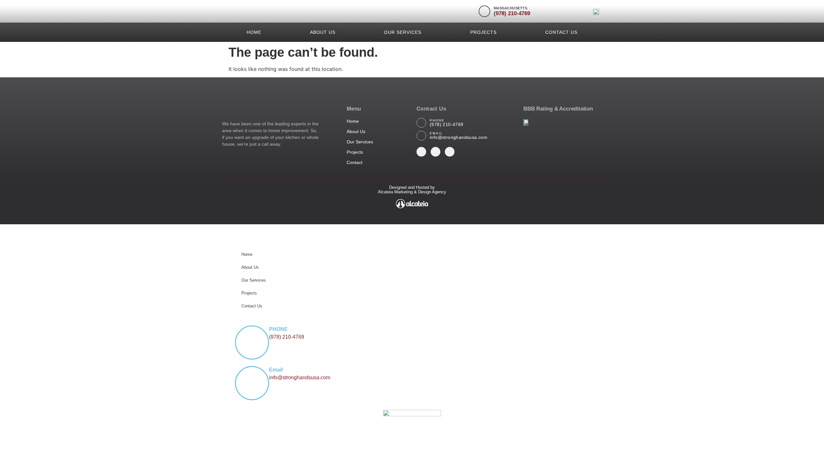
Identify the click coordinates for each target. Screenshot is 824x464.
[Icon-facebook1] (435, 152)
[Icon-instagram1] (421, 152)
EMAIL (436, 133)
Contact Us (561, 32)
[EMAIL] (421, 135)
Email (276, 369)
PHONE (437, 120)
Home (254, 32)
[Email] (252, 383)
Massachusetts (511, 8)
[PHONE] (421, 123)
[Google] (449, 152)
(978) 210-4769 (512, 13)
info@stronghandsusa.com (458, 137)
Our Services (402, 32)
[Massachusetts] (484, 11)
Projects (483, 32)
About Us (322, 32)
